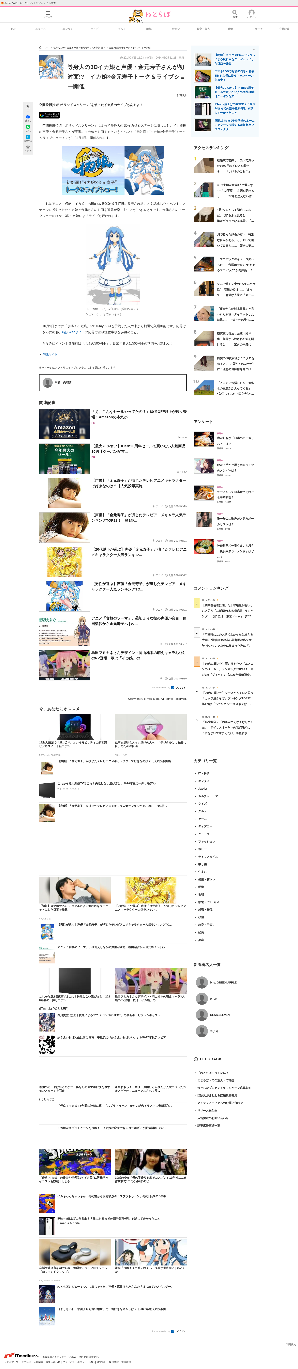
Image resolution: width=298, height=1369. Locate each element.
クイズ (95, 28)
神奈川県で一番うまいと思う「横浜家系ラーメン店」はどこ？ (235, 551)
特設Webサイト (73, 332)
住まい (176, 28)
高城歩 (183, 95)
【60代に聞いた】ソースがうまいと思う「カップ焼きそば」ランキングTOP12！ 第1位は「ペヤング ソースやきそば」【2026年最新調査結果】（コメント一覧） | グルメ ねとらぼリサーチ (229, 704)
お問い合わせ (53, 1362)
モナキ (214, 1031)
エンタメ (67, 28)
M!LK (213, 998)
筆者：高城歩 (63, 382)
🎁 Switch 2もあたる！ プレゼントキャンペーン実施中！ (29, 3)
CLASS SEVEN (220, 1015)
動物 (230, 28)
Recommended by (161, 687)
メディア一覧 (11, 1362)
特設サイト (50, 354)
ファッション (206, 841)
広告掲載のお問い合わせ (211, 1118)
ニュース (40, 28)
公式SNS (26, 1362)
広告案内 (38, 1362)
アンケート (203, 422)
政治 (201, 917)
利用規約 (291, 1344)
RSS (92, 1362)
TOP (13, 28)
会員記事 (284, 28)
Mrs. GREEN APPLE (223, 982)
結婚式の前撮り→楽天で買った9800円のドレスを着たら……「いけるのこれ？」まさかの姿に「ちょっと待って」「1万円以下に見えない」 (236, 171)
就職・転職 (205, 909)
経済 (201, 932)
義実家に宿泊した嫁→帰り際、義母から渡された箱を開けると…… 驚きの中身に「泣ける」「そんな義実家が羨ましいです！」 (235, 344)
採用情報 (114, 1362)
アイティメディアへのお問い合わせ (218, 1102)
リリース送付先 (205, 1110)
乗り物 (202, 864)
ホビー (202, 849)
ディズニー (205, 826)
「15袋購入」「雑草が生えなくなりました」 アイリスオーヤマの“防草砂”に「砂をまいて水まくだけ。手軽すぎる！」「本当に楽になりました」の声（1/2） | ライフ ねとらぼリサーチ (227, 733)
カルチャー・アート (211, 796)
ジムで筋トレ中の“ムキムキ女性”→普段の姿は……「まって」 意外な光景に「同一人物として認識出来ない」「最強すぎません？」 (236, 295)
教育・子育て (206, 924)
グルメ (122, 28)
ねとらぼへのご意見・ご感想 (214, 1080)
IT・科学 (203, 773)
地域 (149, 28)
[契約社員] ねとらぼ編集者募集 (215, 1095)
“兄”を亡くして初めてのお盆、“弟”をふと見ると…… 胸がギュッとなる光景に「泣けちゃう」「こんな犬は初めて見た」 (235, 220)
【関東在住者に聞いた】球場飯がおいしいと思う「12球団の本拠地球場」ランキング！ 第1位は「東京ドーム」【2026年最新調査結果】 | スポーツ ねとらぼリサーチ (227, 616)
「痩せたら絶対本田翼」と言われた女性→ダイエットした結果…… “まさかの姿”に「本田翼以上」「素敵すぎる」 (235, 319)
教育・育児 (203, 28)
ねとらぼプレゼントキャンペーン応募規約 (222, 1087)
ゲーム (202, 818)
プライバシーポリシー (75, 1362)
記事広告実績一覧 (207, 1125)
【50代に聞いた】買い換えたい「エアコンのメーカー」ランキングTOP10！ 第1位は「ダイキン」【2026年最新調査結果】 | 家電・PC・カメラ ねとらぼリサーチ (228, 674)
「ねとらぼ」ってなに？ (211, 1072)
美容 (201, 940)
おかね (202, 788)
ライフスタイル (208, 856)
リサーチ (257, 28)
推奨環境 (126, 1362)
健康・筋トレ (206, 879)
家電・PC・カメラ (210, 902)
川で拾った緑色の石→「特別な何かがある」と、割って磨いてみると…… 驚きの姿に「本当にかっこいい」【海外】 (235, 245)
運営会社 (102, 1362)
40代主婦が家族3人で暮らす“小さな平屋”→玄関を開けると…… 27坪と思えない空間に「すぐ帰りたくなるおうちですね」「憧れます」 (235, 196)
